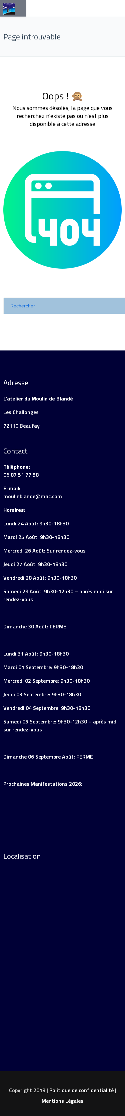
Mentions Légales (62, 1101)
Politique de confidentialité (81, 1090)
